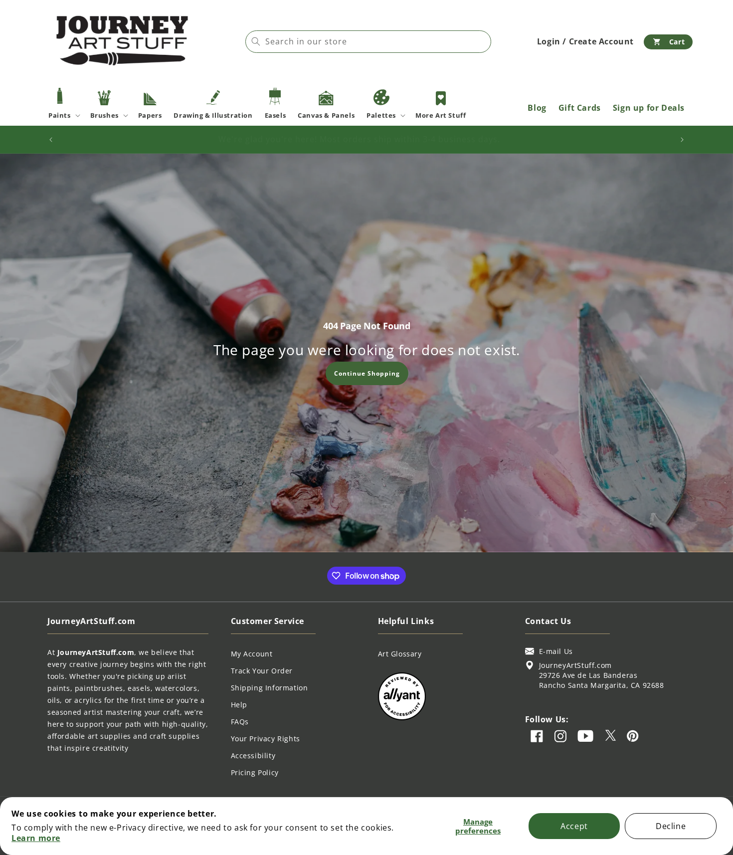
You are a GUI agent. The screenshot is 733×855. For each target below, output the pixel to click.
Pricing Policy (255, 772)
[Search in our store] (256, 41)
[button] (668, 41)
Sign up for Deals (649, 107)
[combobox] (368, 41)
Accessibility (253, 755)
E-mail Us (556, 651)
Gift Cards (579, 107)
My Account (252, 653)
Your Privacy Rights (265, 738)
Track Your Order (262, 670)
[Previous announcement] (51, 139)
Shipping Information (269, 687)
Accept (574, 826)
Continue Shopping (366, 373)
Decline (671, 826)
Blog (537, 107)
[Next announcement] (682, 139)
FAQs (240, 721)
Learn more (35, 838)
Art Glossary (400, 653)
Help (239, 704)
